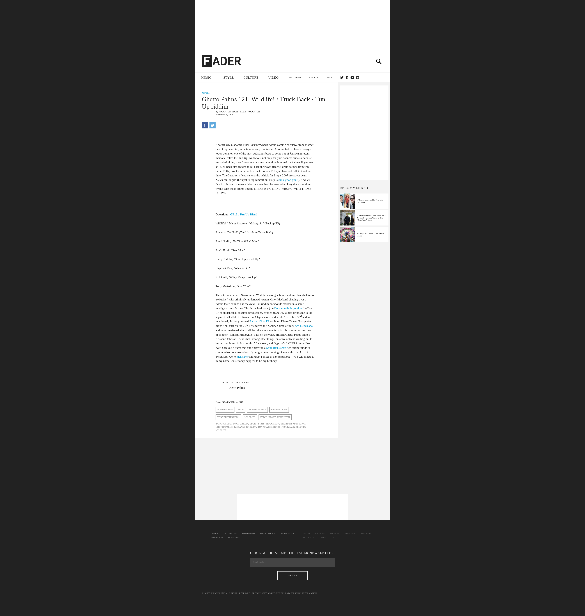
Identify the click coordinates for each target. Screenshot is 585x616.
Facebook (320, 534)
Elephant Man (257, 409)
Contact (215, 534)
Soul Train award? (277, 347)
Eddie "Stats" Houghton (246, 112)
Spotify (324, 537)
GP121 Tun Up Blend (243, 214)
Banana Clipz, (224, 424)
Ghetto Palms (236, 388)
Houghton (225, 112)
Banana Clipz (279, 409)
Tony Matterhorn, (269, 427)
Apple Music (366, 534)
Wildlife (250, 417)
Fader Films (234, 537)
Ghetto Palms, (224, 427)
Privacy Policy (267, 534)
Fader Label (217, 537)
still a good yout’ (288, 179)
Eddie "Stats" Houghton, (265, 424)
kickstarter (242, 356)
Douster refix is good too (288, 308)
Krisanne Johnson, (245, 427)
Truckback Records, (294, 427)
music (206, 92)
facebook (347, 77)
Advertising (231, 534)
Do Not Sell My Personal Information (294, 593)
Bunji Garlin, (241, 424)
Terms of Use (248, 534)
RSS (334, 537)
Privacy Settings (262, 593)
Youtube (334, 534)
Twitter (342, 77)
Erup (241, 409)
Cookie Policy (287, 534)
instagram (357, 77)
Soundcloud (308, 537)
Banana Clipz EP (259, 321)
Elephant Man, (289, 424)
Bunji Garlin (225, 409)
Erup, (302, 424)
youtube (352, 77)
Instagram (349, 534)
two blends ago (304, 325)
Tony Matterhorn (228, 417)
